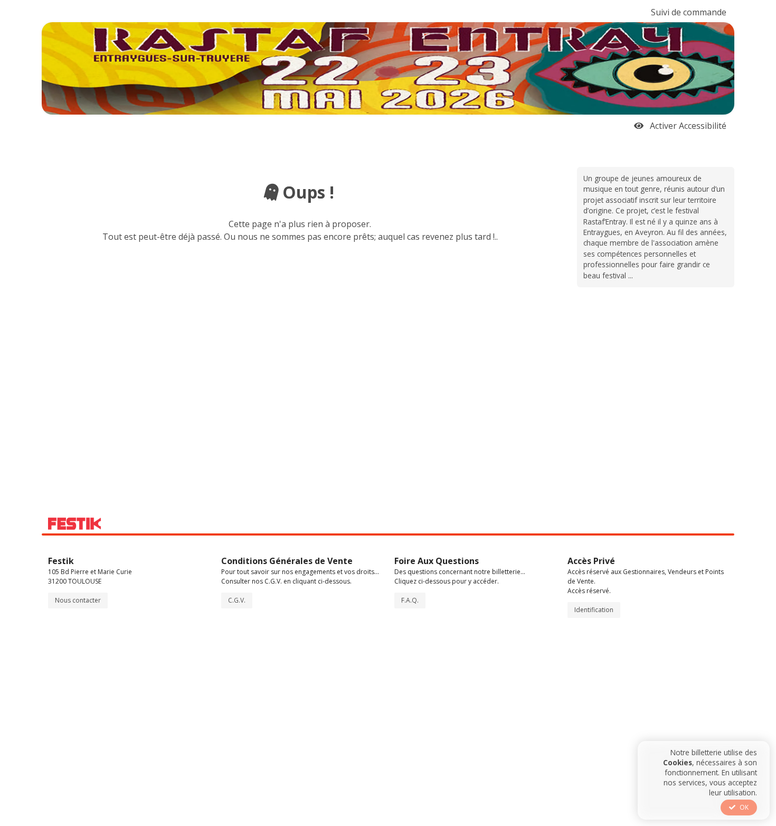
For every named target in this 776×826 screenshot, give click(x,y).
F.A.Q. (410, 600)
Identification (593, 609)
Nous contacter (78, 600)
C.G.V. (236, 600)
